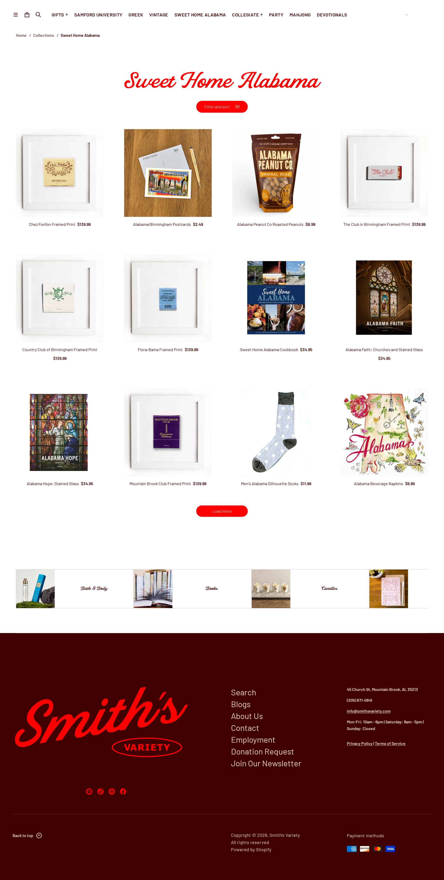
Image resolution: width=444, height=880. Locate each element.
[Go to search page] (38, 14)
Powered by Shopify (251, 849)
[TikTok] (100, 791)
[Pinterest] (111, 791)
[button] (38, 14)
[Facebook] (123, 791)
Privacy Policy (360, 743)
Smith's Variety (285, 835)
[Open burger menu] (16, 14)
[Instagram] (89, 791)
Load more (222, 511)
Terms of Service (390, 743)
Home (21, 35)
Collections (43, 35)
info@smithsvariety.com (369, 710)
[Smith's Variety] (414, 14)
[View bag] (27, 14)
